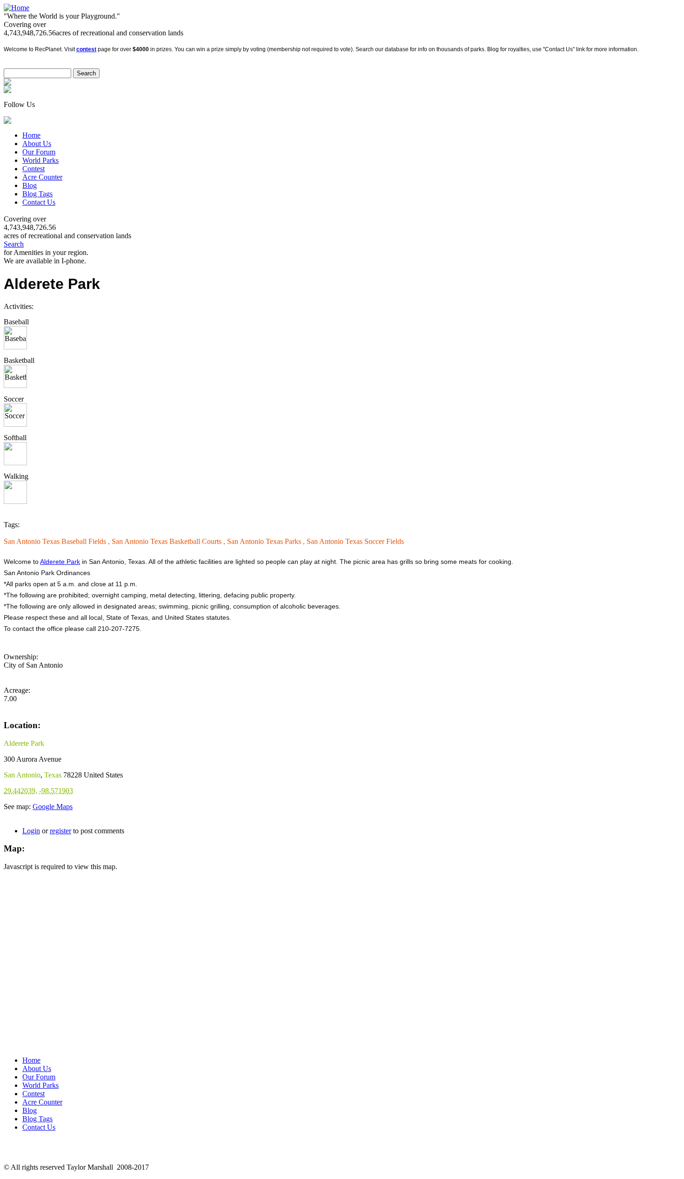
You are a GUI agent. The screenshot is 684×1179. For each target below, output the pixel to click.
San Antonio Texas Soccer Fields (355, 541)
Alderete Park (60, 561)
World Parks (40, 160)
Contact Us (38, 202)
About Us (36, 143)
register (60, 831)
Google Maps (53, 807)
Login (31, 831)
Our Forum (38, 152)
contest (86, 49)
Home (31, 135)
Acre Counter (42, 177)
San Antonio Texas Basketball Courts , (169, 541)
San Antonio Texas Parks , (267, 541)
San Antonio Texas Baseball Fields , (58, 541)
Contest (33, 169)
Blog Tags (37, 194)
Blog (29, 185)
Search (14, 244)
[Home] (16, 8)
